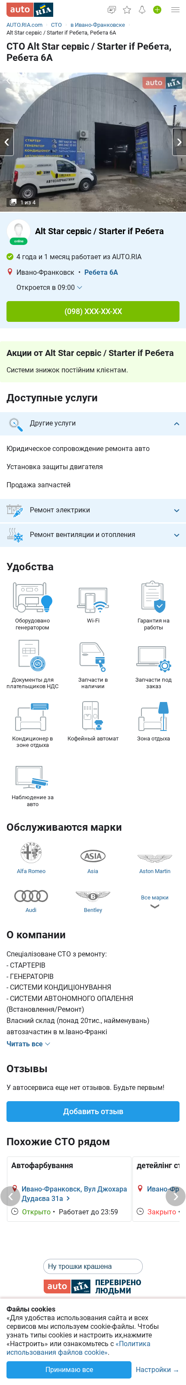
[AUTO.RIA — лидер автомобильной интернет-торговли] (29, 10)
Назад (24, 81)
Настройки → (158, 1370)
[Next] (175, 1196)
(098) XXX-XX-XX (93, 311)
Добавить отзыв (93, 1111)
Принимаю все (69, 1370)
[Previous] (10, 1196)
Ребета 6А (101, 272)
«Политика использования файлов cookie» (78, 1348)
